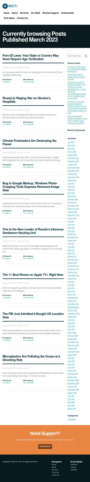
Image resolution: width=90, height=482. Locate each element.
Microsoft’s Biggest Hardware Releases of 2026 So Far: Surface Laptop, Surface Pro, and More (77, 119)
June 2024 (71, 187)
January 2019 (72, 377)
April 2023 (71, 231)
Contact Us (22, 18)
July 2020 (71, 320)
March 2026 (72, 152)
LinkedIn (73, 470)
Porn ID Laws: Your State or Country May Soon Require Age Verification (31, 57)
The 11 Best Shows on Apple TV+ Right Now (33, 274)
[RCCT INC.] (10, 6)
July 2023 (71, 221)
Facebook (73, 464)
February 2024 (73, 199)
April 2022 (71, 253)
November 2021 (73, 269)
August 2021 (72, 279)
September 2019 (73, 352)
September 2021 (73, 275)
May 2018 (71, 402)
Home (7, 13)
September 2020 (73, 313)
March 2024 (72, 196)
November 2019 (73, 345)
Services (24, 13)
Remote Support (50, 13)
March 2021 (72, 294)
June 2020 (71, 323)
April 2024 (71, 193)
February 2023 (73, 237)
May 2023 (71, 228)
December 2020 (73, 304)
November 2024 (73, 171)
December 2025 (73, 158)
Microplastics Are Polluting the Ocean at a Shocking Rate (31, 358)
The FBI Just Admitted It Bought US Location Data (33, 315)
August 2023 (72, 218)
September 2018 (73, 390)
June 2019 (71, 361)
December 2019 (73, 342)
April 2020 (71, 329)
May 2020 (71, 326)
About (15, 13)
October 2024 (72, 174)
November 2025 (73, 161)
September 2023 (73, 215)
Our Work (35, 13)
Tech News (9, 18)
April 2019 (71, 367)
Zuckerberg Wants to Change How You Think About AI (76, 77)
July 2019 (71, 358)
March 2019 (72, 371)
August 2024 (72, 180)
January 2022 (72, 263)
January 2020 (72, 339)
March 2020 (72, 333)
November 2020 (73, 307)
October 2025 (72, 164)
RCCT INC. (18, 462)
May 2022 (71, 250)
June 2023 (71, 225)
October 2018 (72, 386)
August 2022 (72, 240)
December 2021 (73, 266)
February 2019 (73, 374)
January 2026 (72, 155)
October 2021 (72, 272)
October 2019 (72, 348)
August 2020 (72, 317)
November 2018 (73, 383)
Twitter (73, 467)
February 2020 (73, 336)
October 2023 (72, 212)
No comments (28, 82)
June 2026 (71, 145)
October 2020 (72, 310)
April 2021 (71, 291)
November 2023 (73, 209)
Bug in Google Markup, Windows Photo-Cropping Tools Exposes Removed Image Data (31, 186)
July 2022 (71, 244)
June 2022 (71, 247)
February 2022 (73, 260)
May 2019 (71, 364)
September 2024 (73, 177)
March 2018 (72, 409)
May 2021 (71, 288)
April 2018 (71, 405)
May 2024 (71, 190)
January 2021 (72, 301)
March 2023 (72, 234)
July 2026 (71, 142)
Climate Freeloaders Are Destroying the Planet (29, 142)
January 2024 (72, 202)
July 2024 (71, 183)
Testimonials (67, 13)
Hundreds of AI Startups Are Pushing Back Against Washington (77, 69)
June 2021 (71, 285)
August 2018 (72, 393)
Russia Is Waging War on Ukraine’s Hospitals (26, 100)
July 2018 (71, 396)
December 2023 (73, 206)
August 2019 (72, 355)
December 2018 (73, 380)
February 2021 (73, 298)
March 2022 (72, 256)
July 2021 (71, 282)
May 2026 (71, 149)
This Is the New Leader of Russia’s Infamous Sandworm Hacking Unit (33, 231)
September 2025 (73, 168)
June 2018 (71, 399)
